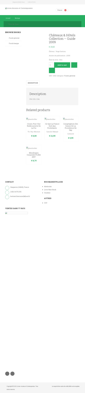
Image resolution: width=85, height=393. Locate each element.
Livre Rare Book (50, 190)
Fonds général (69, 76)
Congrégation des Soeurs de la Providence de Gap (70, 127)
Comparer (52, 70)
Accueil (8, 18)
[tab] (32, 82)
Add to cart (62, 65)
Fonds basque (14, 43)
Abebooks (48, 186)
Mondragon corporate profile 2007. (34, 155)
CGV (45, 203)
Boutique (17, 18)
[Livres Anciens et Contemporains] (19, 8)
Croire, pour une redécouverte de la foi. (34, 126)
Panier (59, 10)
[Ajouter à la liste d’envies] (74, 65)
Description (33, 83)
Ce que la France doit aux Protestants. (52, 126)
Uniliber (47, 193)
